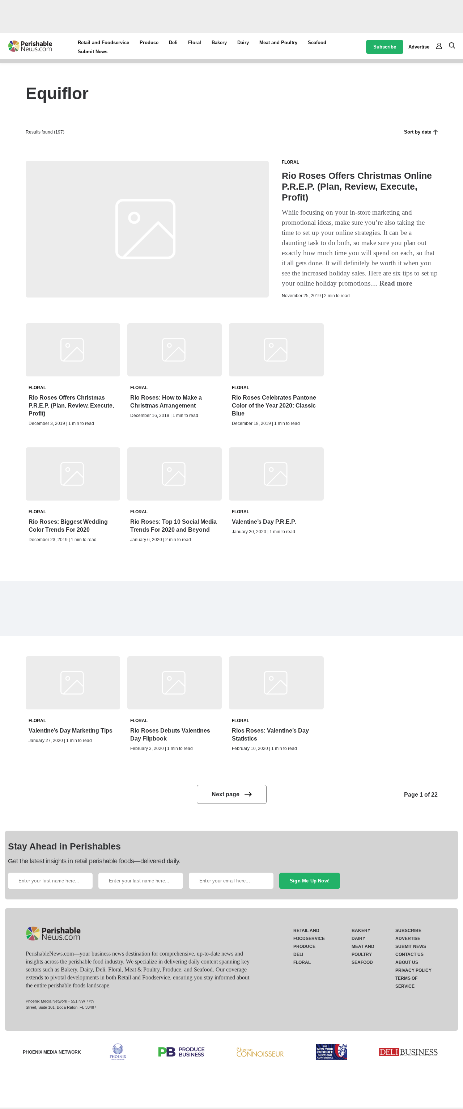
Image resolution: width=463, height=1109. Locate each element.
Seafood (317, 42)
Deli (173, 42)
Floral (194, 42)
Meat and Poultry (278, 42)
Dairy (243, 42)
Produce (149, 42)
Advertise (418, 47)
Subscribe (384, 47)
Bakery (219, 42)
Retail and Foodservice (103, 42)
